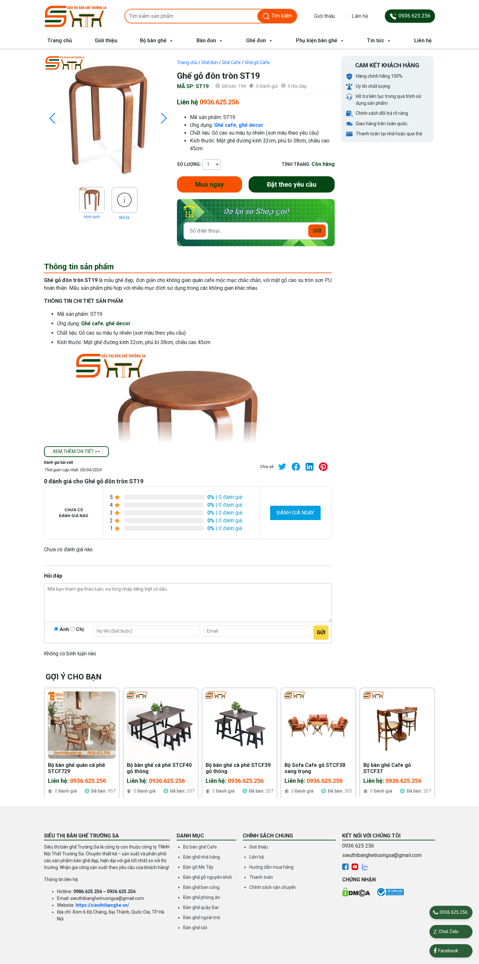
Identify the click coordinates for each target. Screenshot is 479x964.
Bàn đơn (206, 40)
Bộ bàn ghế (153, 40)
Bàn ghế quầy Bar (201, 907)
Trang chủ (59, 40)
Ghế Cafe (231, 62)
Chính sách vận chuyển (272, 887)
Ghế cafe (225, 125)
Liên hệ (360, 16)
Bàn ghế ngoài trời (201, 917)
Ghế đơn (256, 40)
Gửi (317, 231)
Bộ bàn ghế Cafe (200, 847)
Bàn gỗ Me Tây (198, 867)
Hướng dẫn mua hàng (271, 867)
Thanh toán (261, 877)
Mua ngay (209, 184)
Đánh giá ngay (295, 513)
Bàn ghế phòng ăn (201, 897)
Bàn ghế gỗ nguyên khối (207, 877)
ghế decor (251, 125)
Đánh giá (267, 86)
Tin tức (375, 40)
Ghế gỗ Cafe (257, 62)
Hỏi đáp (297, 86)
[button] (76, 451)
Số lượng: (189, 164)
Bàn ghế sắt (195, 927)
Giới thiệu (324, 16)
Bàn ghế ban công (201, 887)
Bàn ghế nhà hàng (201, 857)
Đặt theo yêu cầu (291, 184)
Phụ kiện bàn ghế (316, 40)
